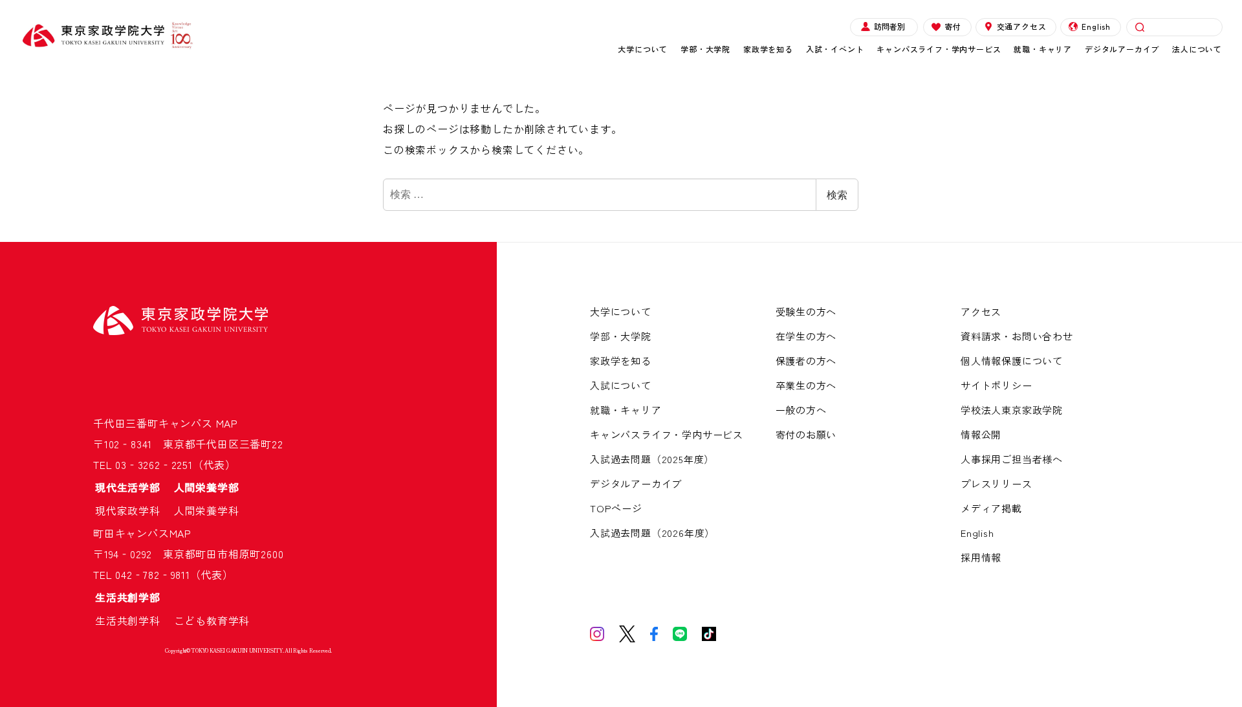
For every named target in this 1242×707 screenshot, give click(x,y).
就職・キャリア (1043, 48)
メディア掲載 (991, 508)
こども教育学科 (212, 620)
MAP (227, 423)
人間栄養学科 (206, 510)
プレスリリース (996, 483)
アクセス (981, 311)
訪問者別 (889, 26)
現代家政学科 (133, 510)
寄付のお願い (806, 434)
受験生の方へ (806, 311)
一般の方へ (801, 410)
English (1096, 26)
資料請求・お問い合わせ (1017, 336)
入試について (620, 385)
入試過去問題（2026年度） (652, 532)
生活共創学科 (133, 620)
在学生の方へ (806, 336)
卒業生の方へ (806, 385)
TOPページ (616, 508)
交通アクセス (1022, 26)
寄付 (952, 26)
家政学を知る (768, 48)
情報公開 (981, 434)
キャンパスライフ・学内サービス (939, 48)
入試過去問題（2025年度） (652, 459)
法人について (1197, 48)
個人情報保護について (1012, 360)
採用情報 (981, 557)
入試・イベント (835, 48)
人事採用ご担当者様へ (1012, 459)
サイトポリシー (996, 385)
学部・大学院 (705, 48)
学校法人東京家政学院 (1012, 410)
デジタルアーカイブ (1122, 48)
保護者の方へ (806, 360)
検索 (837, 194)
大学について (643, 48)
